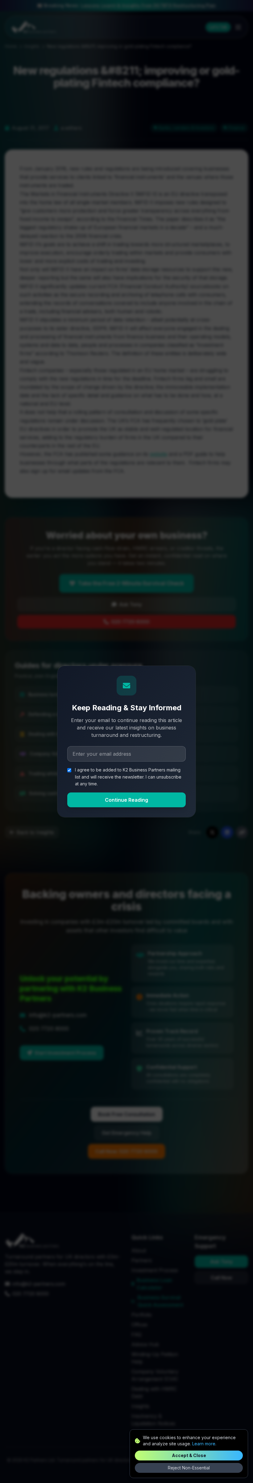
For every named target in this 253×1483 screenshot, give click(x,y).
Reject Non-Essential (189, 1467)
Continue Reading (126, 800)
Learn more (203, 1443)
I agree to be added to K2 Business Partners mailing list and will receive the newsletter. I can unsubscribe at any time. (128, 777)
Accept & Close (189, 1455)
